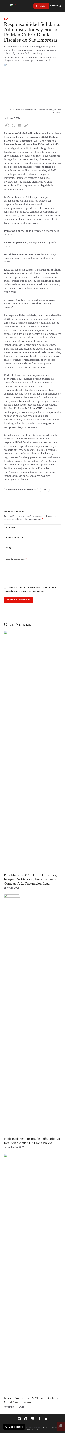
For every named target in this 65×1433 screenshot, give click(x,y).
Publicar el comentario (18, 600)
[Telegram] (45, 1418)
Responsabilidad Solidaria (21, 490)
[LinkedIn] (32, 1418)
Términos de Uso (32, 1429)
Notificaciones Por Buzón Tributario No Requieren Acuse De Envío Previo (32, 1141)
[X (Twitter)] (19, 1418)
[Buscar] (60, 6)
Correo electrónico (16, 538)
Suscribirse (41, 6)
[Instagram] (25, 1418)
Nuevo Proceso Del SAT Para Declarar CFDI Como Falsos (31, 1400)
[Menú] (5, 5)
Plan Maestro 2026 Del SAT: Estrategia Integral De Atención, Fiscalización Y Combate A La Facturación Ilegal (31, 879)
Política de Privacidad (50, 1427)
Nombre (11, 527)
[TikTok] (39, 1418)
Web (8, 548)
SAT (44, 490)
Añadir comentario (16, 559)
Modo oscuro (15, 1426)
